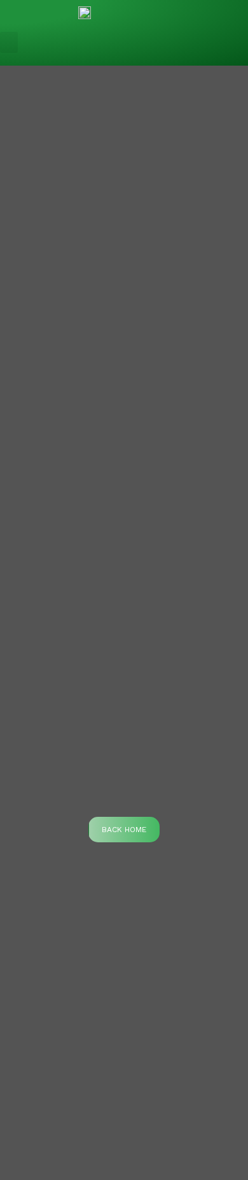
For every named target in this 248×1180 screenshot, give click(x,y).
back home (124, 829)
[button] (9, 42)
